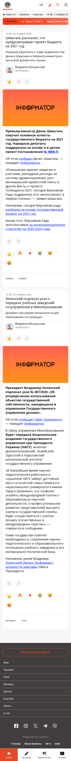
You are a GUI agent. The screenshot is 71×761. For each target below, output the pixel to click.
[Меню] (66, 5)
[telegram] (45, 726)
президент (11, 620)
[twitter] (35, 726)
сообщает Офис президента (40, 419)
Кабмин (9, 278)
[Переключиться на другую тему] (50, 5)
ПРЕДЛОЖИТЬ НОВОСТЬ (35, 652)
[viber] (55, 726)
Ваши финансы (33, 743)
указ (24, 620)
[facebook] (16, 726)
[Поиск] (58, 5)
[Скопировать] (26, 81)
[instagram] (26, 726)
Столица (16, 743)
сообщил (26, 159)
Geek (57, 743)
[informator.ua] (7, 5)
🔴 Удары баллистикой (56, 21)
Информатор (30, 163)
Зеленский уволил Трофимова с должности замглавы (30, 565)
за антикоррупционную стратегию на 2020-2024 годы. (35, 227)
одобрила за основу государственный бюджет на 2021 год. (34, 211)
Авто (48, 743)
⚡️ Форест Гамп (31, 21)
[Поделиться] (18, 81)
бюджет (23, 278)
